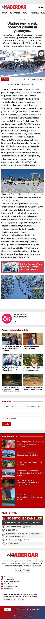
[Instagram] (24, 570)
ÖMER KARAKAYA (15, 84)
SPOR (27, 597)
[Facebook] (17, 570)
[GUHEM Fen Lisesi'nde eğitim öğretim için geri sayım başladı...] (12, 360)
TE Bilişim (28, 616)
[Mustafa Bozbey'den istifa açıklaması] (33, 339)
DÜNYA (34, 597)
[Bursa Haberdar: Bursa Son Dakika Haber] (13, 7)
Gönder (6, 424)
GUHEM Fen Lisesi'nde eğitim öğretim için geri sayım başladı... (10, 368)
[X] (20, 570)
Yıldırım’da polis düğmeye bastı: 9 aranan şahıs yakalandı (11, 348)
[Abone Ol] (38, 79)
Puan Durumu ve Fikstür (12, 581)
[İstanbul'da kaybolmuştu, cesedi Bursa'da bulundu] (33, 380)
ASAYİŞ (25, 13)
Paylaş (6, 79)
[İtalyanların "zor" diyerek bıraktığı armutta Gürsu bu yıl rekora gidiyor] (33, 360)
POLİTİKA (35, 13)
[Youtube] (28, 570)
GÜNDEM (6, 599)
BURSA (4, 13)
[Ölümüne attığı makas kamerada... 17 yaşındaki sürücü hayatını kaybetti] (12, 380)
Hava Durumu (8, 577)
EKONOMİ (18, 597)
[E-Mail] (15, 321)
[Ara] (39, 7)
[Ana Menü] (42, 7)
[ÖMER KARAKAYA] (7, 318)
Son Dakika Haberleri (11, 586)
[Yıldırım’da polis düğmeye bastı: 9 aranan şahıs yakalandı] (12, 339)
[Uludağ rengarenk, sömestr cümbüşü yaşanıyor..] (22, 63)
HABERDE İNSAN (18, 599)
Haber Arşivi (8, 588)
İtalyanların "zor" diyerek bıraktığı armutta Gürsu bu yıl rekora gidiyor (32, 368)
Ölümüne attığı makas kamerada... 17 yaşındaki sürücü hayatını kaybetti (11, 389)
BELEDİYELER (15, 13)
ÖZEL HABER (7, 597)
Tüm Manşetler (9, 584)
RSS (8, 609)
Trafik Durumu (9, 579)
